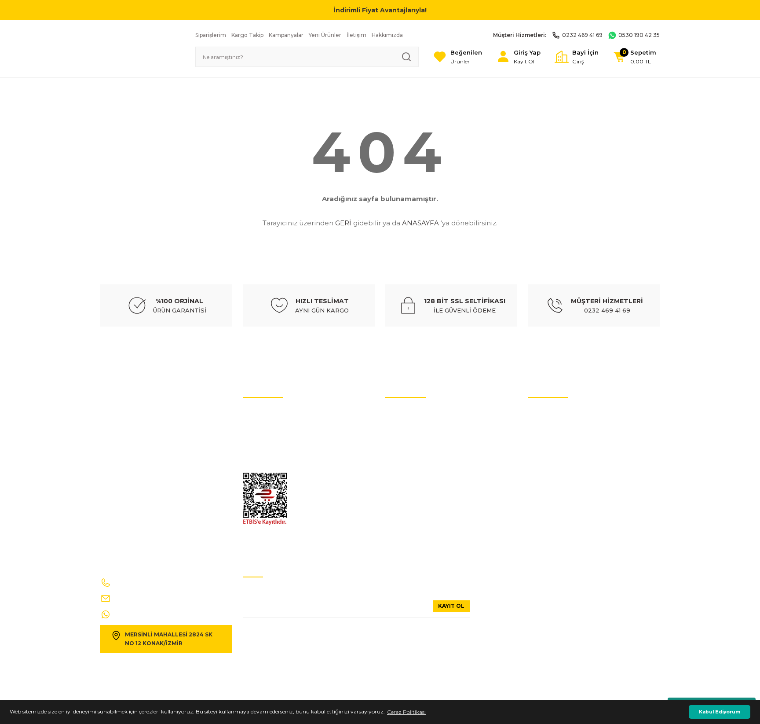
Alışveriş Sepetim (549, 505)
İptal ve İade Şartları (268, 413)
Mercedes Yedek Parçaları (416, 479)
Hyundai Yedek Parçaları (415, 439)
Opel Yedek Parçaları (411, 518)
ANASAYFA (420, 223)
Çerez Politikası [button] (406, 712)
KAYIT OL (451, 606)
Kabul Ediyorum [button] (719, 712)
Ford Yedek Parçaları (410, 505)
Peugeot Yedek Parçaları (415, 532)
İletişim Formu (262, 452)
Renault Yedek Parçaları (415, 492)
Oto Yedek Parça (406, 413)
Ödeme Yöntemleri (551, 492)
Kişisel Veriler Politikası (271, 426)
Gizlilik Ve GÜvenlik (267, 466)
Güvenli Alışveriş (549, 466)
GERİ (343, 223)
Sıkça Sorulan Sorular (555, 439)
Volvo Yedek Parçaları (411, 452)
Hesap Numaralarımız (271, 439)
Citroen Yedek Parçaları (414, 466)
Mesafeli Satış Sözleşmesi (559, 479)
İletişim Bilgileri (547, 413)
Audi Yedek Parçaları (411, 426)
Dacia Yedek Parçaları (412, 545)
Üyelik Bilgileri (545, 426)
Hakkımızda (543, 452)
